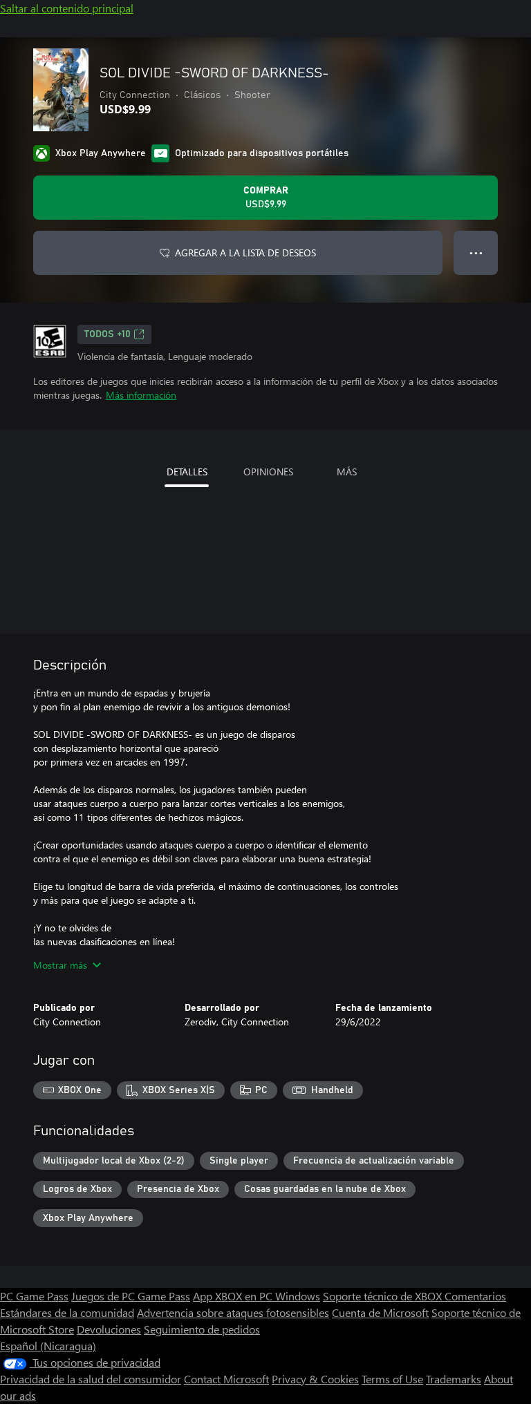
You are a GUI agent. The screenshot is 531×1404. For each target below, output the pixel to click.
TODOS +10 (107, 334)
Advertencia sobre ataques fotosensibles (233, 1312)
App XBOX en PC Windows (256, 1296)
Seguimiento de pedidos (202, 1329)
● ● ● (476, 252)
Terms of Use (392, 1379)
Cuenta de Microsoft (380, 1312)
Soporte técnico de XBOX (384, 1296)
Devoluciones (109, 1329)
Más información (141, 394)
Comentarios (475, 1296)
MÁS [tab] (347, 471)
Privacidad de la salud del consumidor (90, 1379)
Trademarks (453, 1379)
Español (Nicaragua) (48, 1345)
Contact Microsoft (226, 1379)
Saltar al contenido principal (66, 8)
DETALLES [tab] (187, 471)
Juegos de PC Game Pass (130, 1296)
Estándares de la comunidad (67, 1312)
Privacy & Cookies (315, 1379)
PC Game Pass (34, 1296)
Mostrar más (60, 964)
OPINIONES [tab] (268, 471)
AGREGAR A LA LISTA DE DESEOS (245, 252)
